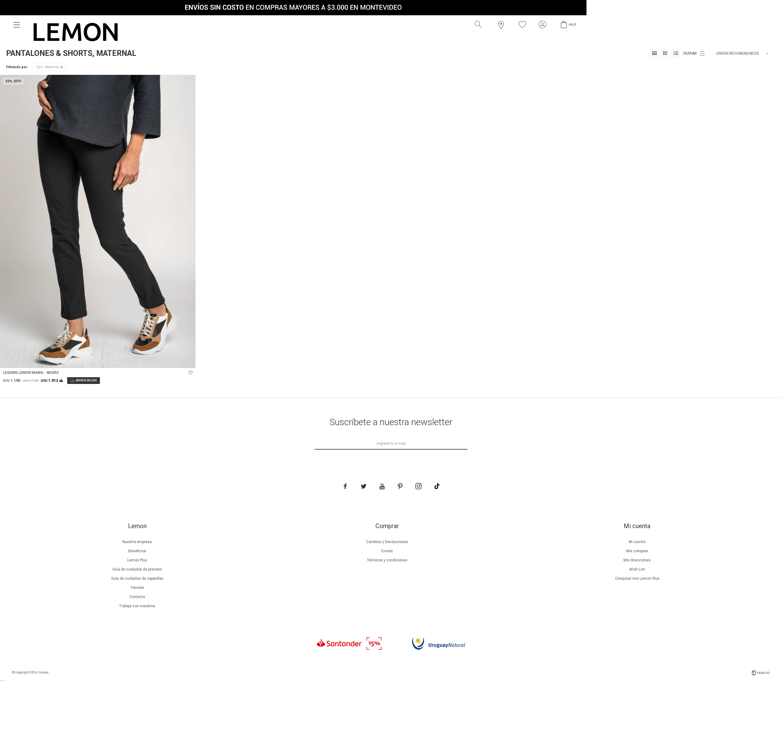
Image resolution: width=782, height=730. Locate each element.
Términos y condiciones (387, 560)
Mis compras (637, 551)
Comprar (131, 360)
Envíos (387, 551)
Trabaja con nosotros (137, 606)
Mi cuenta (637, 542)
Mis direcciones (637, 560)
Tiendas (137, 588)
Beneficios (137, 551)
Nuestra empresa (137, 542)
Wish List (637, 569)
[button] (479, 24)
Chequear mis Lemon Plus (637, 578)
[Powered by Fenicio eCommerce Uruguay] (760, 672)
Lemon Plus (137, 560)
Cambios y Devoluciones (387, 542)
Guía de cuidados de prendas (137, 569)
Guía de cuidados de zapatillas (137, 578)
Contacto (137, 597)
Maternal (47, 67)
